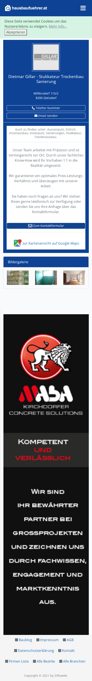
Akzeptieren (15, 32)
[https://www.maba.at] (46, 474)
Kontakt (68, 650)
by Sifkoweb (58, 675)
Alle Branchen (74, 661)
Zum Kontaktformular (48, 226)
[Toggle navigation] (83, 8)
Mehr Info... (58, 26)
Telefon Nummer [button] (47, 108)
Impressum (49, 639)
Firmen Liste (19, 661)
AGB (70, 639)
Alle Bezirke (46, 661)
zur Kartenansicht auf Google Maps (50, 243)
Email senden (47, 116)
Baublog (25, 639)
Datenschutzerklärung (36, 650)
